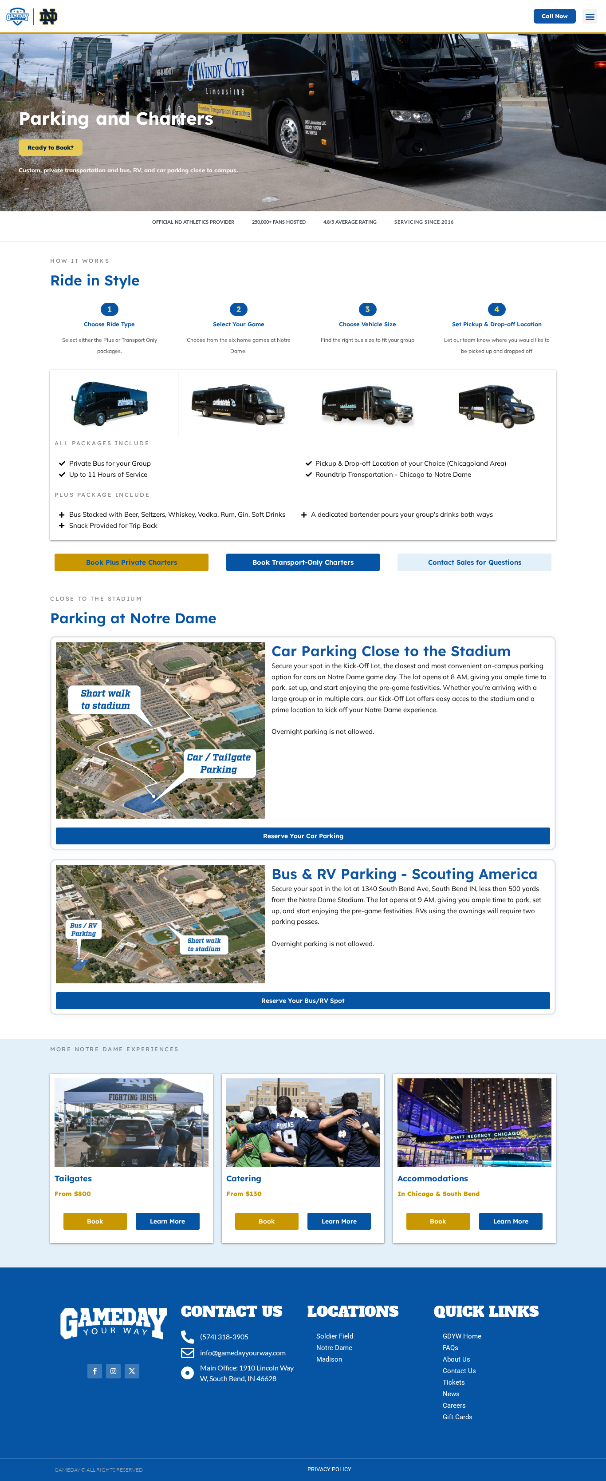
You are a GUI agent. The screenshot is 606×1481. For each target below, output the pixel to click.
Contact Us (459, 1371)
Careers (454, 1406)
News (451, 1394)
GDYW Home (462, 1336)
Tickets (454, 1382)
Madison (329, 1359)
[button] (589, 16)
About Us (456, 1359)
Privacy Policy (329, 1469)
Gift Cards (457, 1417)
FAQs (450, 1348)
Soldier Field (334, 1336)
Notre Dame (334, 1348)
